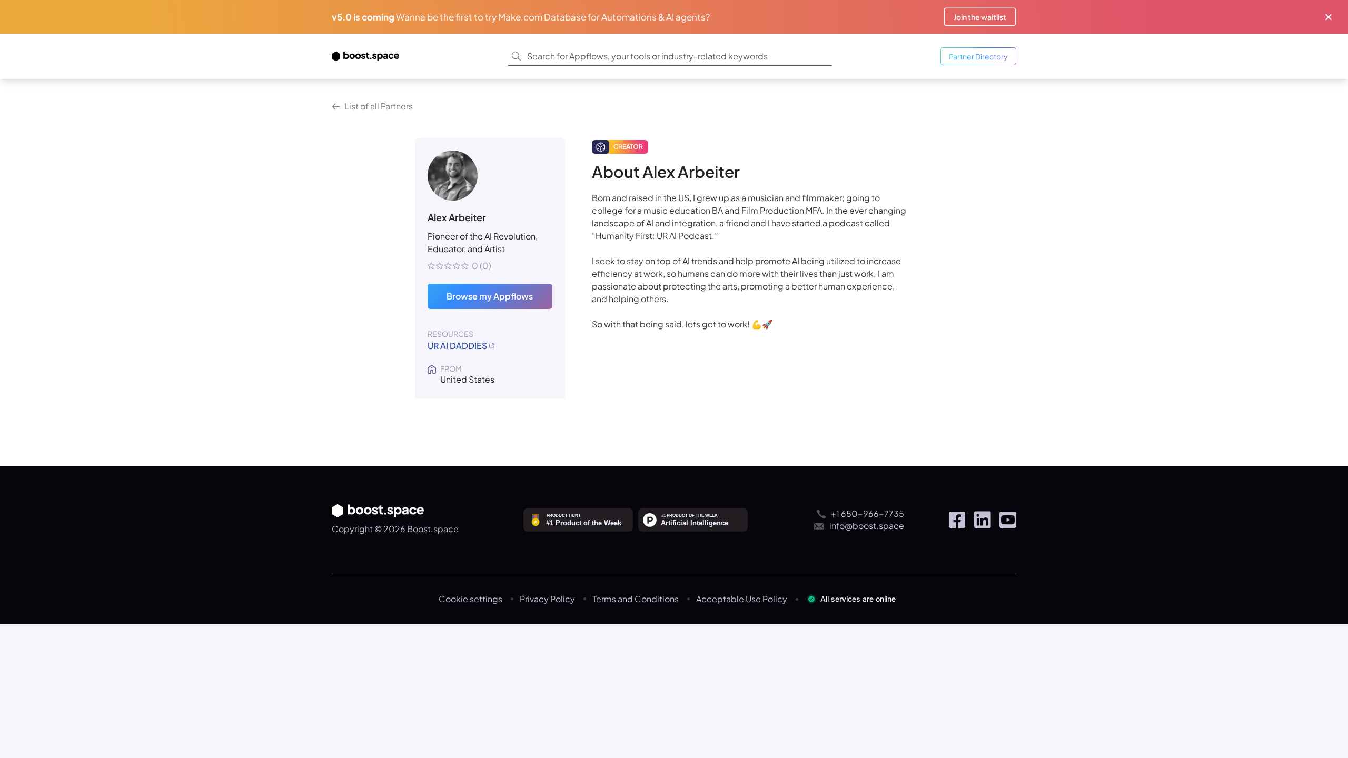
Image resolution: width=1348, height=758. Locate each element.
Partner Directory (978, 56)
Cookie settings (470, 599)
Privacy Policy (547, 599)
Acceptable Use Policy (741, 599)
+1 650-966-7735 (867, 513)
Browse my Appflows (490, 296)
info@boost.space (866, 525)
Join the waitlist (980, 17)
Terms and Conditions (635, 599)
